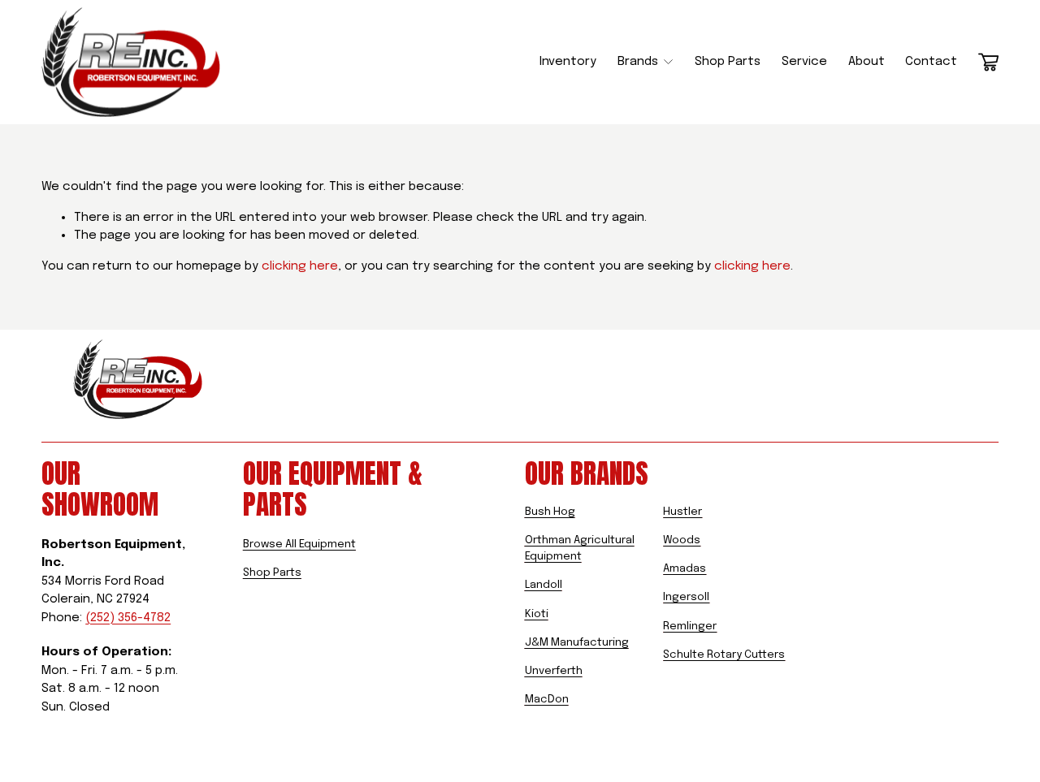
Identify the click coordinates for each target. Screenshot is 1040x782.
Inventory (568, 61)
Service (804, 61)
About (866, 61)
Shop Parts (727, 61)
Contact (931, 61)
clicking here (300, 266)
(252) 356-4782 (128, 617)
